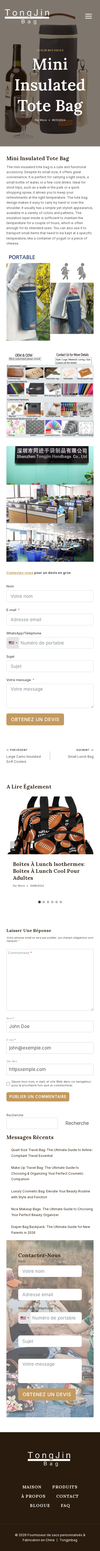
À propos (33, 1496)
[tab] (39, 902)
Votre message (18, 680)
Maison (32, 1486)
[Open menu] (91, 16)
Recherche (14, 1115)
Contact (67, 1496)
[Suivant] (86, 846)
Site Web (11, 1061)
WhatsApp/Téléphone (23, 633)
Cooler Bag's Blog (50, 50)
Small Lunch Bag (81, 753)
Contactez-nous (19, 573)
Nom (10, 586)
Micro (43, 120)
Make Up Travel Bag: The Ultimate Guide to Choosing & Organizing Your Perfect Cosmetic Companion (47, 1173)
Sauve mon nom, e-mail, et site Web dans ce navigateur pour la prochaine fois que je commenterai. (51, 1083)
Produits (65, 1486)
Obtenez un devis (35, 719)
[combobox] (13, 642)
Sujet (10, 657)
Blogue (40, 1505)
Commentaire (20, 953)
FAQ (65, 1505)
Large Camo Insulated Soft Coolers (23, 755)
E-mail (11, 610)
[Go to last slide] (14, 846)
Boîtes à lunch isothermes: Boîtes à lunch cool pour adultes (49, 871)
